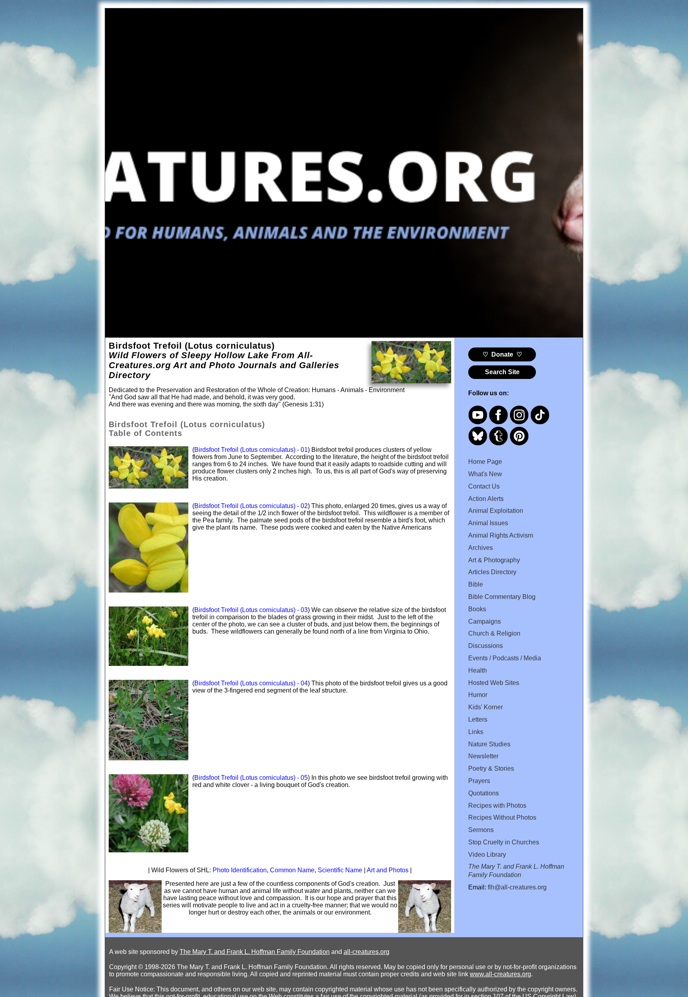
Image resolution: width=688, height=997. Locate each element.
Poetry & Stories (491, 768)
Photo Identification (240, 870)
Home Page (485, 461)
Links (475, 731)
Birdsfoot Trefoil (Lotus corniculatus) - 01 (251, 449)
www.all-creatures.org (500, 974)
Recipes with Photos (497, 805)
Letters (477, 719)
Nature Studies (489, 744)
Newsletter (483, 756)
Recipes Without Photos (502, 817)
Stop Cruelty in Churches (503, 842)
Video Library (487, 854)
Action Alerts (486, 498)
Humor (477, 694)
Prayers (479, 780)
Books (477, 609)
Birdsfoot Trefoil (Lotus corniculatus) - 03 (251, 609)
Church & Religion (494, 633)
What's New (485, 474)
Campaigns (484, 621)
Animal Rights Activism (500, 535)
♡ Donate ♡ (502, 354)
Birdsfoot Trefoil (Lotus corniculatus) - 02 (251, 505)
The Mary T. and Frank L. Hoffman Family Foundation (255, 951)
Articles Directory (492, 572)
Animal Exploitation (495, 510)
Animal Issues (488, 523)
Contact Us (484, 486)
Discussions (485, 645)
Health (477, 670)
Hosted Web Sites (493, 682)
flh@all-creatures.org (517, 887)
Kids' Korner (485, 707)
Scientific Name (340, 870)
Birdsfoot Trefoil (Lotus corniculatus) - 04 (251, 683)
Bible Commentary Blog (502, 596)
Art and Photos (387, 870)
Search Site (502, 372)
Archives (480, 547)
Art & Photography (494, 560)
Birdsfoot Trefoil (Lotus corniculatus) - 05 (251, 777)
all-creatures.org (366, 951)
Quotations (483, 793)
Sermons (481, 829)
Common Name (292, 870)
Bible (475, 584)
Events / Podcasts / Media (504, 658)
